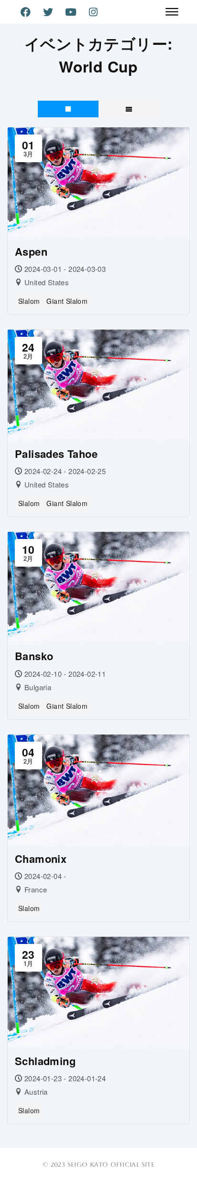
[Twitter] (48, 12)
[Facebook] (25, 12)
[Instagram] (93, 12)
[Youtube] (71, 12)
